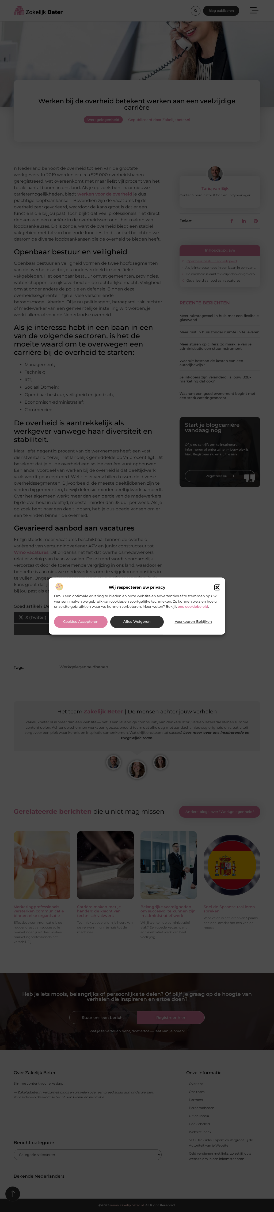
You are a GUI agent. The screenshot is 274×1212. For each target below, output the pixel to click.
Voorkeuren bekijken (193, 622)
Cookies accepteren (80, 622)
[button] (217, 587)
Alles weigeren (137, 622)
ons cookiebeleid (193, 606)
